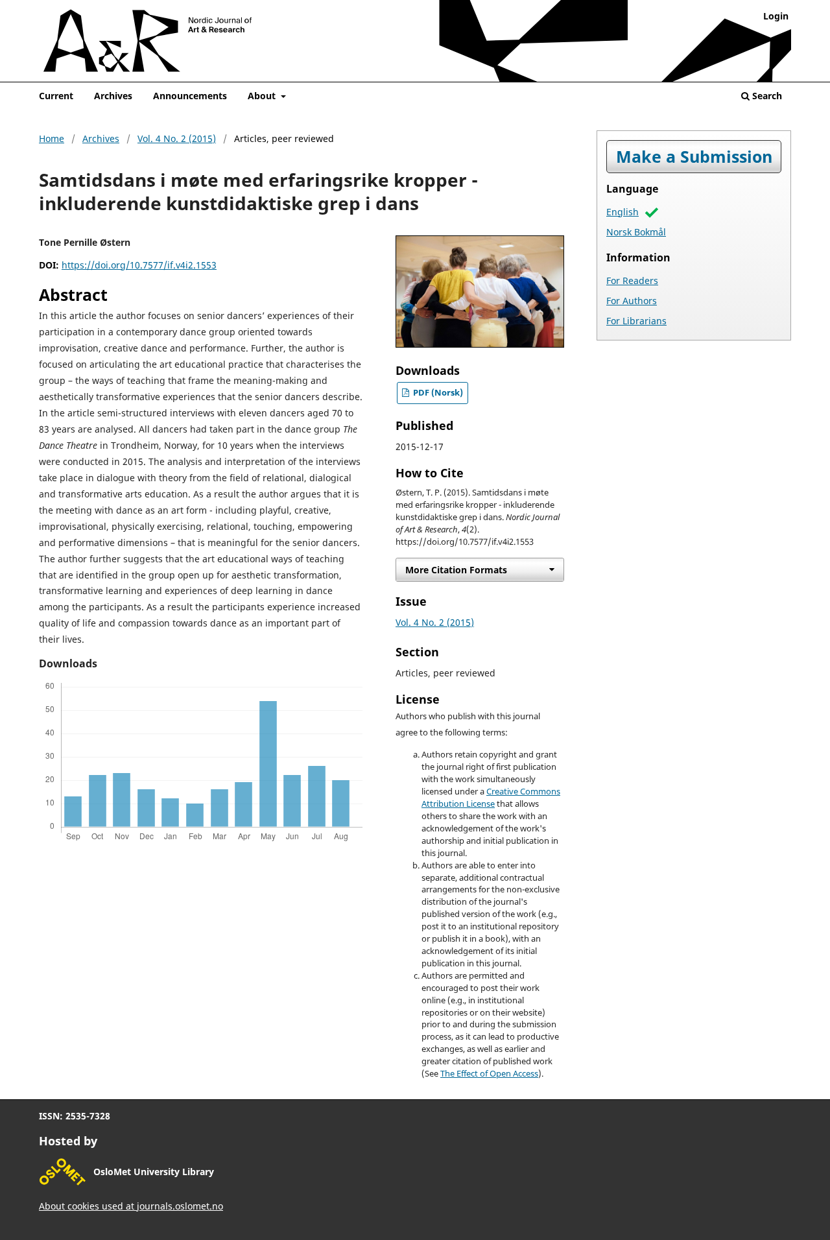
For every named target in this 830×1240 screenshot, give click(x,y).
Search (766, 95)
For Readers (632, 280)
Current (56, 95)
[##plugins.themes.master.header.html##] (415, 50)
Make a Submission (694, 156)
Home (51, 138)
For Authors (631, 300)
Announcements (190, 95)
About (263, 95)
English (622, 212)
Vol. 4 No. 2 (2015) (176, 138)
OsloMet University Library (153, 1171)
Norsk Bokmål (636, 232)
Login (775, 16)
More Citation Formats (456, 570)
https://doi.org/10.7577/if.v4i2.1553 (139, 265)
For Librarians (636, 321)
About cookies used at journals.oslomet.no (131, 1206)
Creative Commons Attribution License (490, 797)
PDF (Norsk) (437, 392)
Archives (113, 95)
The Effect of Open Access (489, 1073)
